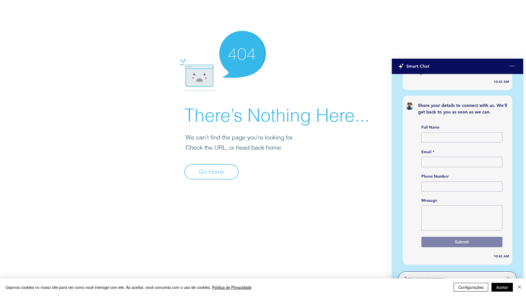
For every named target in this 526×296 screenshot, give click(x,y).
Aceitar (502, 287)
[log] (457, 171)
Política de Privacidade (231, 287)
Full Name (430, 127)
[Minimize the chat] (512, 66)
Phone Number (434, 176)
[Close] (519, 287)
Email (427, 151)
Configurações (471, 287)
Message (429, 200)
